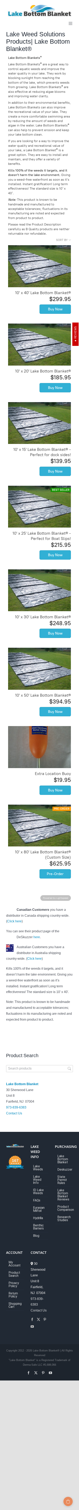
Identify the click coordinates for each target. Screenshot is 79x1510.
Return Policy (13, 1295)
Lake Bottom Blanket (22, 1084)
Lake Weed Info (37, 1179)
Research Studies (64, 1219)
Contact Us (14, 1113)
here (36, 937)
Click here (14, 921)
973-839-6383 (16, 1107)
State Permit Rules (62, 1180)
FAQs (36, 1200)
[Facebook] (32, 1319)
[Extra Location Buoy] (39, 747)
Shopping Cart (15, 1305)
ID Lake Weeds (38, 1192)
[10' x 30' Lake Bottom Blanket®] (39, 590)
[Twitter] (38, 1319)
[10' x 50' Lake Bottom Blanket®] (39, 669)
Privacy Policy (14, 1285)
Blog (36, 1235)
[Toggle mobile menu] (71, 23)
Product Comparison (64, 1208)
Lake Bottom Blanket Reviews (63, 1195)
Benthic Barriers (38, 1227)
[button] (68, 1501)
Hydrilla (38, 1218)
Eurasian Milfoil (39, 1209)
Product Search (14, 1274)
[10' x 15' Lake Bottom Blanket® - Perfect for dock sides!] (39, 423)
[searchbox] (39, 1068)
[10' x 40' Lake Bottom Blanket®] (39, 266)
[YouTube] (32, 1326)
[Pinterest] (44, 1319)
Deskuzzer (64, 1169)
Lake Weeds (38, 1168)
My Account (14, 1264)
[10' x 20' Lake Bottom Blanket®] (39, 344)
